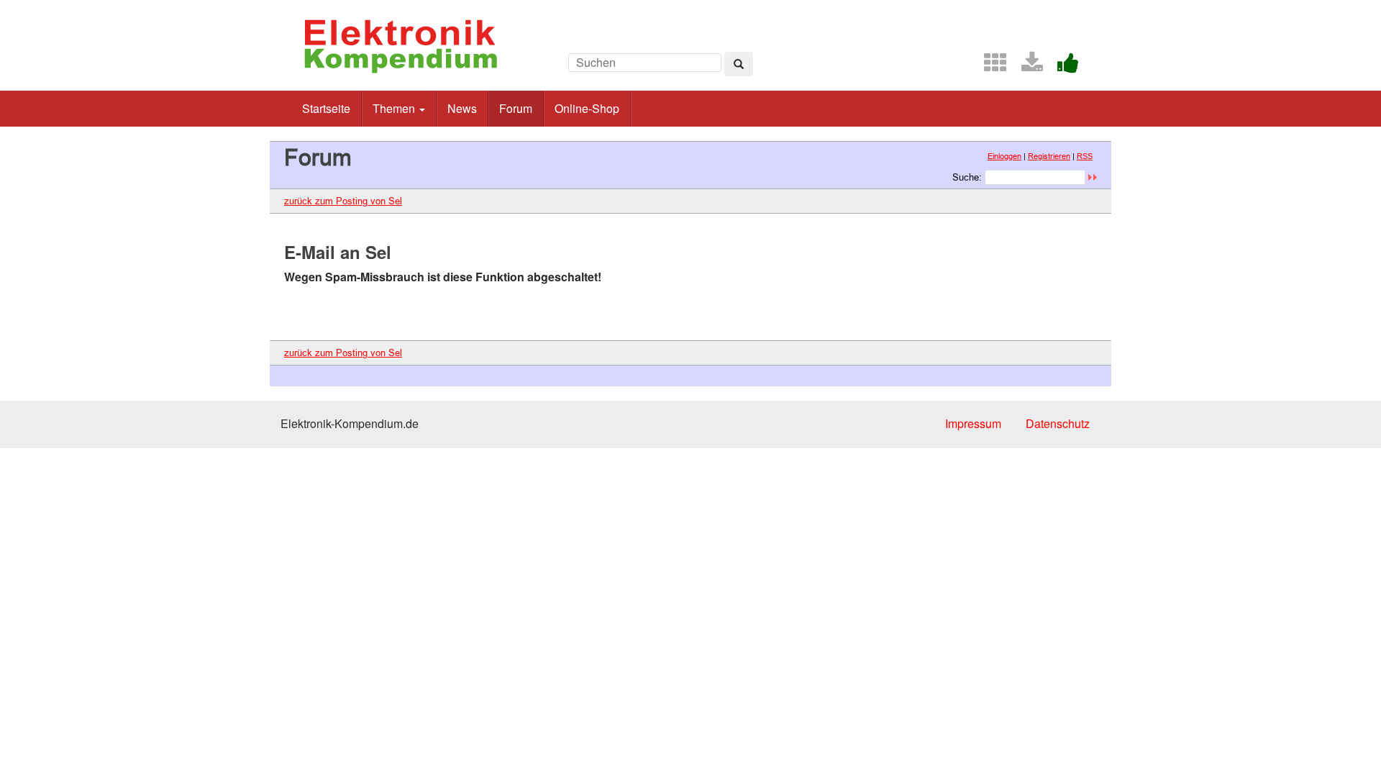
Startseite (326, 108)
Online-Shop (587, 108)
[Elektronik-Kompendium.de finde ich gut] (1062, 66)
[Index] (989, 66)
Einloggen (1004, 156)
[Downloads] (1026, 66)
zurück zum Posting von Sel (343, 200)
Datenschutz (1058, 423)
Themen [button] (395, 108)
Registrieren (1049, 156)
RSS (1085, 156)
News (462, 108)
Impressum (973, 423)
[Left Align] (738, 64)
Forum (515, 108)
